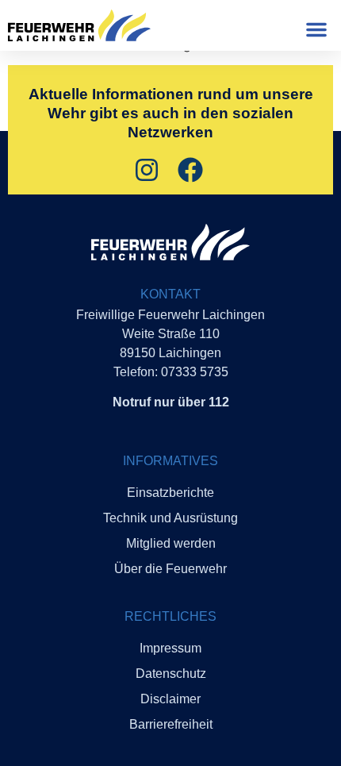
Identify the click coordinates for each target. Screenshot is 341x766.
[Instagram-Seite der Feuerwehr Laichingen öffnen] (149, 170)
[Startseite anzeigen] (170, 242)
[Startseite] (79, 25)
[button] (316, 29)
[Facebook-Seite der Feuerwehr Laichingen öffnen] (192, 170)
